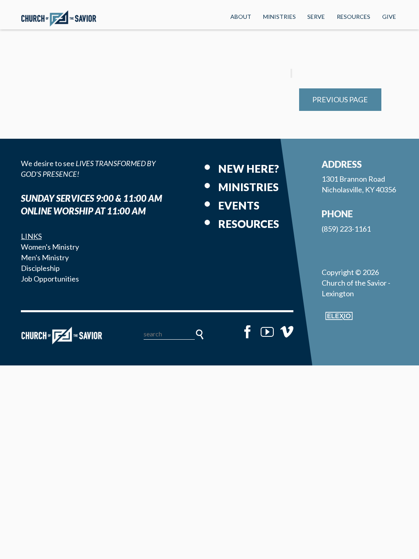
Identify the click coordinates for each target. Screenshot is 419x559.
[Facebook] (247, 331)
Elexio (339, 316)
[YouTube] (267, 331)
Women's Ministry (50, 246)
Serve (316, 16)
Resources (353, 16)
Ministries (279, 16)
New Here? (248, 168)
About (240, 16)
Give (389, 16)
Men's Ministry (45, 257)
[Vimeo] (286, 331)
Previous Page (340, 99)
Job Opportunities (50, 278)
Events (238, 205)
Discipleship (40, 268)
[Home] (62, 335)
